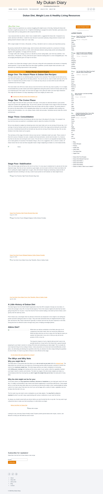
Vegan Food (76, 153)
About (12, 478)
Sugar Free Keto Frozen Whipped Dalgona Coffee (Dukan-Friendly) (27, 255)
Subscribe (12, 462)
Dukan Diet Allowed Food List (80, 159)
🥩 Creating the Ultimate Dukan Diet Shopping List (24, 96)
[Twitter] (91, 9)
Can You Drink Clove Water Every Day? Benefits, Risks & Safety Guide (28, 297)
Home (10, 9)
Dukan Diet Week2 (78, 164)
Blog (15, 9)
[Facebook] (88, 9)
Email (9, 459)
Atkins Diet (13, 481)
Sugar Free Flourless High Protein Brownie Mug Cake (24, 213)
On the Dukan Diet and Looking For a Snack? (22, 355)
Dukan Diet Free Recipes (79, 157)
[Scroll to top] (99, 491)
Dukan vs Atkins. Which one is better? (83, 166)
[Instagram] (94, 9)
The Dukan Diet (34, 9)
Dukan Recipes (23, 9)
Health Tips (44, 9)
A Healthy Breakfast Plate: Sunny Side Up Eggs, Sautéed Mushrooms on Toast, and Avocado (85, 114)
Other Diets (76, 149)
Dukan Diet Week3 (78, 162)
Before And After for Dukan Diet (19, 405)
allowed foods (59, 363)
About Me (52, 9)
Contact (13, 485)
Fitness (75, 145)
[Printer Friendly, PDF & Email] (14, 26)
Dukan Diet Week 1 (78, 160)
